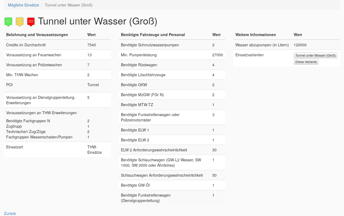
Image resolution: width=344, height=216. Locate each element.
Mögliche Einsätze (23, 5)
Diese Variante (306, 61)
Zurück (10, 213)
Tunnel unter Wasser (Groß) (315, 55)
